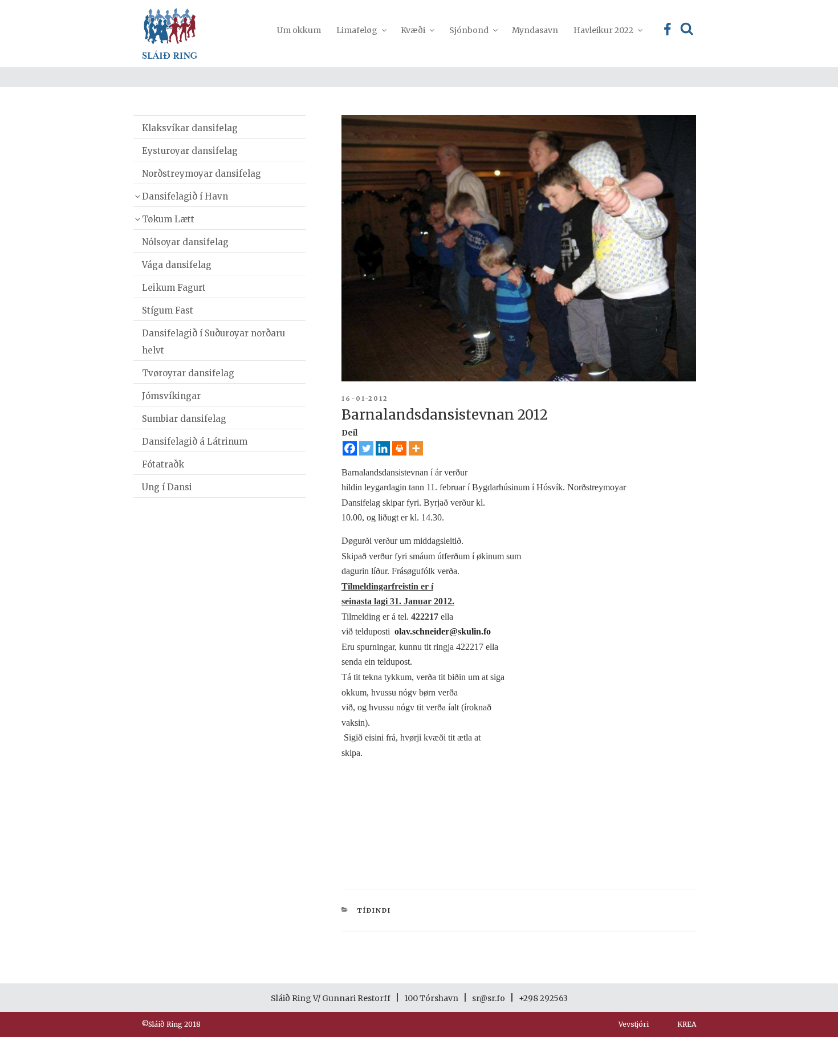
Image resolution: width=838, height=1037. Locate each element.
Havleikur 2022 (603, 30)
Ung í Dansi (167, 487)
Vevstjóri (634, 1024)
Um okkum (299, 30)
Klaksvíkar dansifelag (190, 128)
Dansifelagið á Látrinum (194, 441)
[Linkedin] (383, 448)
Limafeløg (356, 30)
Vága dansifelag (176, 264)
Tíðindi (374, 910)
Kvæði (413, 30)
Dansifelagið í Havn (185, 196)
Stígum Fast (167, 310)
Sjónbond (469, 30)
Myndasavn (535, 30)
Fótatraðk (163, 464)
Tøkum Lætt (168, 219)
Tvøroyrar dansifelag (188, 373)
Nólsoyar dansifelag (185, 242)
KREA (686, 1024)
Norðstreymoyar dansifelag (201, 173)
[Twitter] (366, 448)
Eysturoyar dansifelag (190, 150)
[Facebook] (350, 448)
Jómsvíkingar (171, 396)
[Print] (399, 448)
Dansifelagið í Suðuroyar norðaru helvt (213, 342)
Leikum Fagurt (174, 287)
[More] (416, 448)
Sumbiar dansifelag (184, 418)
